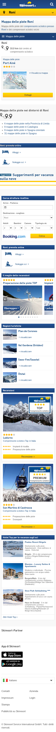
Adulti (5, 223)
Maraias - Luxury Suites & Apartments (37, 565)
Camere (27, 223)
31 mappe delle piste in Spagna (20, 133)
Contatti (5, 691)
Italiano (13, 680)
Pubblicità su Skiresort (13, 711)
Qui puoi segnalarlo (28, 145)
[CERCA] (51, 4)
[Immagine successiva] (51, 299)
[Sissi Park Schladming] (9, 597)
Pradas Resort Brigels (35, 542)
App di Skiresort (10, 646)
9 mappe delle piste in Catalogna (21, 127)
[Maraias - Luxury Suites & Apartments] (9, 571)
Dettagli (27, 95)
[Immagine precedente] (5, 299)
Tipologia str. (41, 223)
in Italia (32, 441)
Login (32, 698)
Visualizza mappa (39, 73)
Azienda (33, 691)
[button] (14, 237)
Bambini (17, 223)
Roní (11, 12)
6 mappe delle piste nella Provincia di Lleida (26, 123)
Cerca (42, 236)
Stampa (5, 704)
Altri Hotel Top (9, 617)
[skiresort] (28, 4)
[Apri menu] (4, 4)
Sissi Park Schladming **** (37, 591)
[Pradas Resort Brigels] (9, 549)
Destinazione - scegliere (13, 213)
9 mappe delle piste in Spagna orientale (24, 130)
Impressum (7, 698)
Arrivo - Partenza (10, 203)
